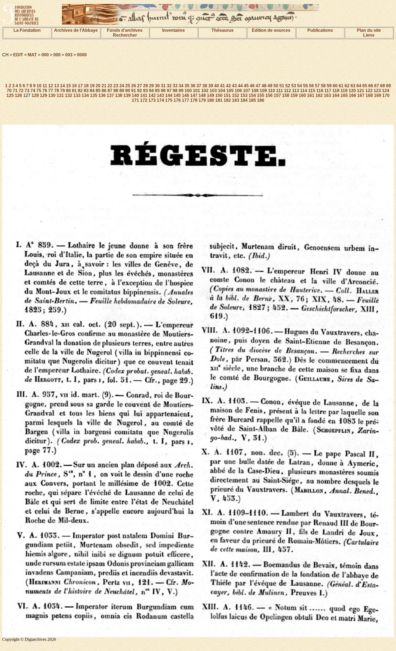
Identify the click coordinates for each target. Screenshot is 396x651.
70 (9, 90)
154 (252, 95)
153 (244, 95)
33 (175, 85)
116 (319, 90)
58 (323, 85)
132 (68, 95)
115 (311, 90)
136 (102, 95)
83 (86, 90)
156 (269, 95)
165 (344, 95)
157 (277, 95)
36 (192, 85)
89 (121, 90)
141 (143, 95)
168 (369, 95)
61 (341, 85)
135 (93, 95)
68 (382, 85)
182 (227, 100)
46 (252, 85)
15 (68, 85)
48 (264, 85)
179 (202, 100)
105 (230, 90)
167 (360, 95)
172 (143, 100)
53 (293, 85)
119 (344, 90)
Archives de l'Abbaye (76, 30)
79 (62, 90)
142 (152, 95)
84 (92, 90)
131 (60, 95)
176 (177, 100)
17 (80, 85)
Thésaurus (222, 30)
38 (204, 85)
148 (202, 95)
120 (352, 90)
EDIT (18, 54)
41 (222, 85)
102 (205, 90)
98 (175, 90)
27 (139, 85)
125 (10, 95)
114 (303, 90)
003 (68, 54)
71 (15, 90)
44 (240, 85)
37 (198, 85)
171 (135, 100)
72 (21, 90)
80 (68, 90)
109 (263, 90)
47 (258, 85)
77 (50, 90)
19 (92, 85)
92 (139, 90)
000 (45, 54)
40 (216, 85)
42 (228, 85)
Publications (320, 30)
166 (352, 95)
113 (295, 90)
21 (104, 85)
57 (317, 85)
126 (18, 95)
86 (104, 90)
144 (168, 95)
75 (38, 90)
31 (163, 85)
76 (44, 90)
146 (185, 95)
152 (235, 95)
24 (121, 85)
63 (352, 85)
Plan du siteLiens (369, 32)
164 (335, 95)
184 (244, 100)
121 (360, 90)
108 (255, 90)
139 (127, 95)
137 (110, 95)
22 (109, 85)
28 (145, 85)
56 (311, 85)
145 (177, 95)
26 (133, 85)
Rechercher (125, 35)
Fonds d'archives (125, 30)
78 (56, 90)
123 (377, 90)
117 (327, 90)
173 (152, 100)
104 (221, 90)
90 (127, 90)
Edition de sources (271, 30)
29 (151, 85)
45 (246, 85)
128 (35, 95)
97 (169, 90)
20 (98, 85)
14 (62, 85)
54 (299, 85)
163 (327, 95)
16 (74, 85)
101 (196, 90)
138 (118, 95)
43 (234, 85)
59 (329, 85)
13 (56, 85)
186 (260, 100)
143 (160, 95)
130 (51, 95)
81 (74, 90)
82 (80, 90)
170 (386, 95)
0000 (82, 54)
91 (133, 90)
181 (219, 100)
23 (115, 85)
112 (287, 90)
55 (305, 85)
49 (270, 85)
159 (294, 95)
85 (98, 90)
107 (246, 90)
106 (238, 90)
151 (227, 95)
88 (115, 90)
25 (127, 85)
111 (279, 90)
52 (287, 85)
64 (358, 85)
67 (376, 85)
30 (157, 85)
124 (385, 90)
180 (210, 100)
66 (370, 85)
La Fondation (27, 30)
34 (181, 85)
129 (43, 95)
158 (285, 95)
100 (188, 90)
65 (364, 85)
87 (109, 90)
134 (85, 95)
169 (377, 95)
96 (163, 90)
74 (32, 90)
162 (319, 95)
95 (157, 90)
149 (210, 95)
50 (275, 85)
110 (271, 90)
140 (135, 95)
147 (193, 95)
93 (145, 90)
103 (213, 90)
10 (39, 85)
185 (252, 100)
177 (185, 100)
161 (310, 95)
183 (235, 100)
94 (151, 90)
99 (181, 90)
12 (50, 85)
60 (335, 85)
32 (169, 85)
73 (27, 90)
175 (168, 100)
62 (347, 85)
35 (187, 85)
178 (193, 100)
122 (369, 90)
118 (335, 90)
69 (388, 85)
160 (302, 95)
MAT (32, 54)
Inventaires (173, 30)
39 (210, 85)
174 (160, 100)
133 (77, 95)
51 (281, 85)
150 (219, 95)
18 (86, 85)
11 (45, 85)
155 (260, 95)
